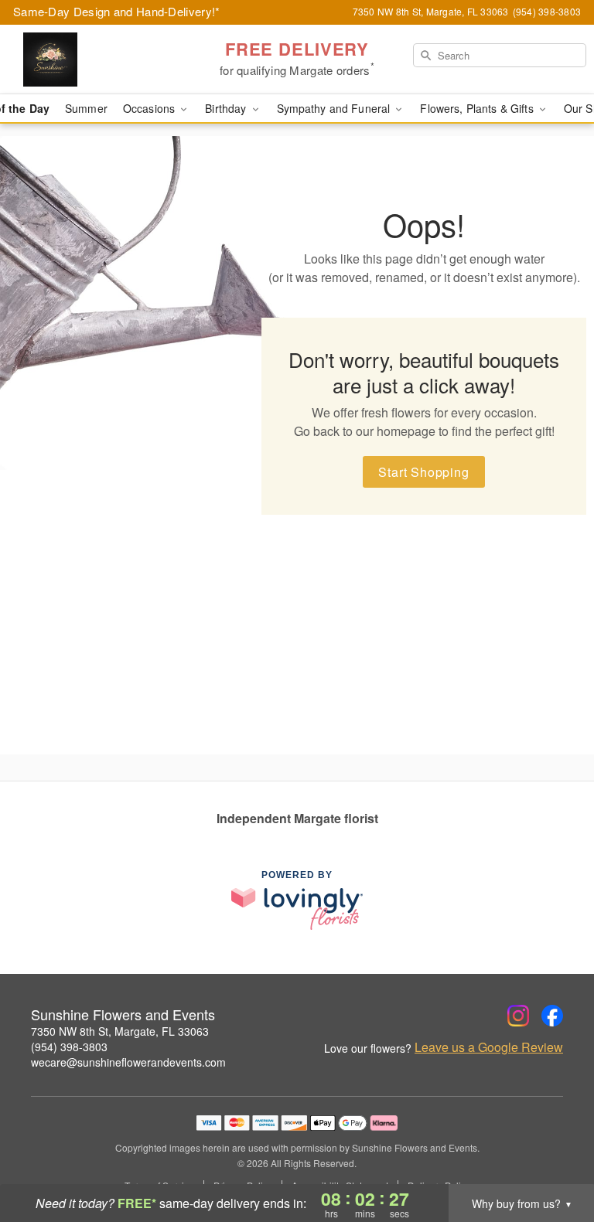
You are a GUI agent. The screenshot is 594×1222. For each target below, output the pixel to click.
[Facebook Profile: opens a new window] (552, 1015)
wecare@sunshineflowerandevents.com (128, 1062)
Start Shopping (423, 472)
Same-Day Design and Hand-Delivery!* (116, 11)
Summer (86, 108)
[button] (553, 1156)
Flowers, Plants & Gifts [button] (478, 108)
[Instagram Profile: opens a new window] (518, 1015)
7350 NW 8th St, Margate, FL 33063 (120, 1031)
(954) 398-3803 (69, 1046)
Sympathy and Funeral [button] (335, 108)
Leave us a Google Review (489, 1047)
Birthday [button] (227, 108)
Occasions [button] (150, 108)
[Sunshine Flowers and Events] (102, 59)
